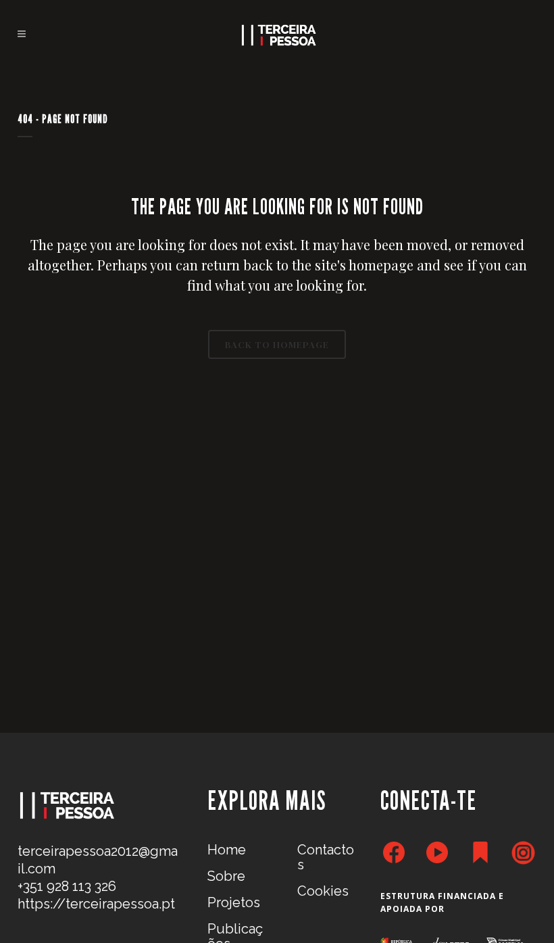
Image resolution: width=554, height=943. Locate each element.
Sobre (226, 876)
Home (226, 849)
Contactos (325, 857)
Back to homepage (277, 344)
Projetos (233, 902)
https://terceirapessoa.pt (96, 904)
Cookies (323, 891)
